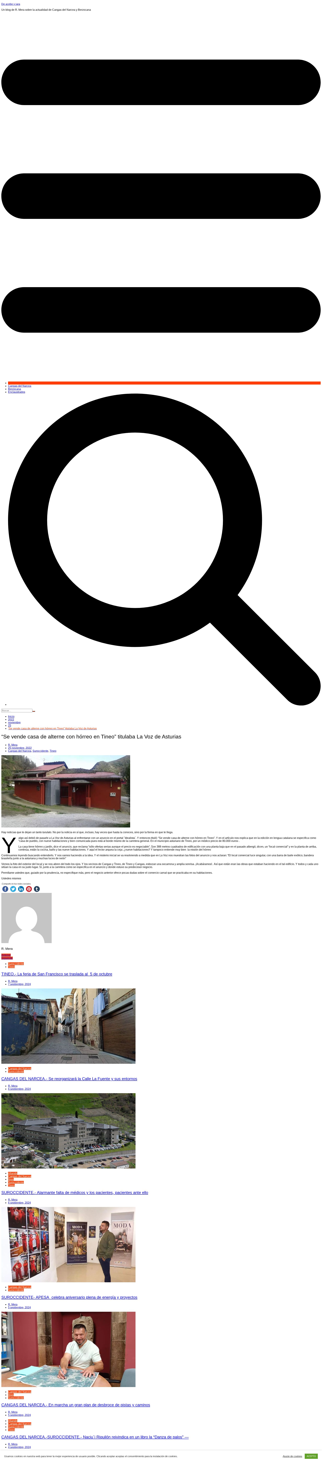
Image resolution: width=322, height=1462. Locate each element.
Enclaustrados (16, 392)
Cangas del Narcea (19, 386)
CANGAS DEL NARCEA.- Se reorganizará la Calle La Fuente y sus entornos (69, 1078)
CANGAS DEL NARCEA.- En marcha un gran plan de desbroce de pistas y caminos (75, 1405)
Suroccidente (40, 750)
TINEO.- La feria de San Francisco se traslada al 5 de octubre (56, 974)
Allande (12, 1173)
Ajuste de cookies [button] (292, 1456)
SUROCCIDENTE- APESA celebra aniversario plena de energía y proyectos (69, 1297)
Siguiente (7, 958)
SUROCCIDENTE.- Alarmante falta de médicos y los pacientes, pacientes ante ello (74, 1192)
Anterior (6, 955)
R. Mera (12, 744)
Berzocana (14, 389)
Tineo (53, 750)
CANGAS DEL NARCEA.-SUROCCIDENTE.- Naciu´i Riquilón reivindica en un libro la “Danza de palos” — (95, 1437)
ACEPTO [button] (311, 1456)
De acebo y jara (10, 4)
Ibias (11, 1179)
